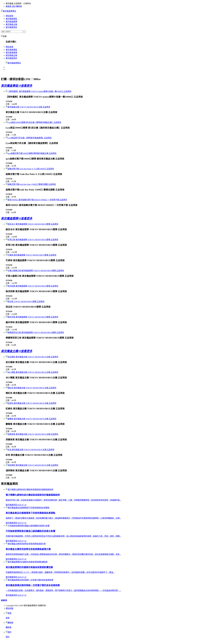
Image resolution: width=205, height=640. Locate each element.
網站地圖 (9, 608)
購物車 (19, 6)
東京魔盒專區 (11, 19)
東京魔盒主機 (11, 24)
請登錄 (8, 6)
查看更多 (4, 600)
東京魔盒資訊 (11, 27)
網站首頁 (9, 16)
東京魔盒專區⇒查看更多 (16, 85)
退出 (14, 6)
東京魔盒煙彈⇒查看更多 (16, 218)
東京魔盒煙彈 (11, 22)
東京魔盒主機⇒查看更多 (16, 351)
